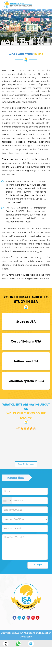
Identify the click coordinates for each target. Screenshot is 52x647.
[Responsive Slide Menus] (17, 3)
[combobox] (7, 500)
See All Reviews (26, 464)
